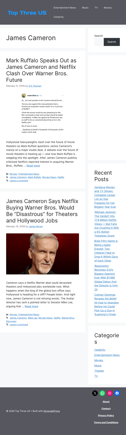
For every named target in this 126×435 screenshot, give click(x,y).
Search (98, 35)
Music (85, 7)
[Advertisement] (107, 107)
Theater (99, 370)
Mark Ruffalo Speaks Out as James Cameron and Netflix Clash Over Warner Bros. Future (41, 70)
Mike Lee (32, 318)
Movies (108, 7)
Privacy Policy (106, 415)
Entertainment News (65, 7)
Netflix (61, 177)
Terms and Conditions (106, 422)
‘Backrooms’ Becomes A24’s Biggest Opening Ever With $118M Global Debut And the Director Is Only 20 (106, 277)
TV (96, 7)
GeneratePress (51, 411)
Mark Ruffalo (34, 177)
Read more (33, 165)
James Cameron (18, 177)
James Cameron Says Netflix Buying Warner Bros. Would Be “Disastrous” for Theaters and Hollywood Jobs (42, 211)
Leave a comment (19, 180)
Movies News (49, 177)
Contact (106, 408)
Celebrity (59, 16)
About (106, 401)
